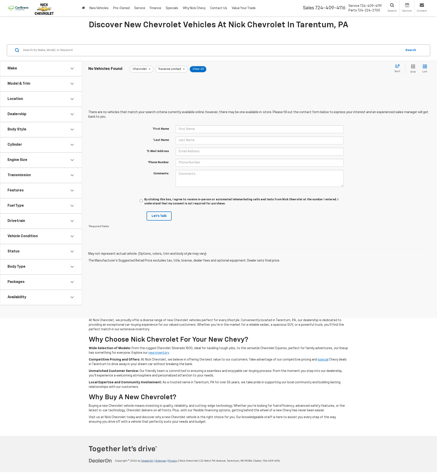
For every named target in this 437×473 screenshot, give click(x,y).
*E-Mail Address (158, 151)
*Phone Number (158, 162)
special (323, 359)
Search (410, 49)
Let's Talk (159, 216)
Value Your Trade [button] (244, 8)
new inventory (158, 352)
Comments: (161, 173)
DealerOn (147, 461)
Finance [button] (155, 8)
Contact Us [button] (218, 8)
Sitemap (160, 461)
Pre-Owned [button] (121, 8)
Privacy (173, 461)
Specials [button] (172, 8)
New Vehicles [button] (99, 8)
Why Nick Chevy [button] (194, 8)
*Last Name (161, 140)
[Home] (83, 8)
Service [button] (139, 8)
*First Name (160, 129)
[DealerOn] (100, 460)
